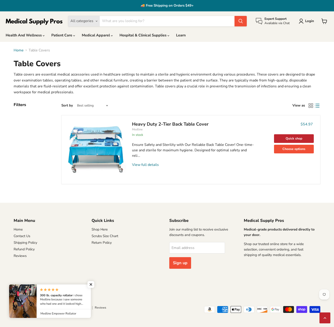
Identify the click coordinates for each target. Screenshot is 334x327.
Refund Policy (24, 249)
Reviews (20, 255)
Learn (181, 35)
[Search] (240, 21)
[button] (90, 284)
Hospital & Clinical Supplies (143, 35)
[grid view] (311, 105)
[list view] (317, 105)
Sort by (67, 105)
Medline (137, 129)
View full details (145, 164)
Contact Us (22, 236)
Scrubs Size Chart (105, 236)
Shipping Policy (25, 242)
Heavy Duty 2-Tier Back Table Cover (170, 124)
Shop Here (100, 229)
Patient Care (62, 35)
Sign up (180, 263)
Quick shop (294, 138)
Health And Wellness (24, 35)
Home (19, 50)
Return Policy (102, 242)
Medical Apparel (96, 35)
